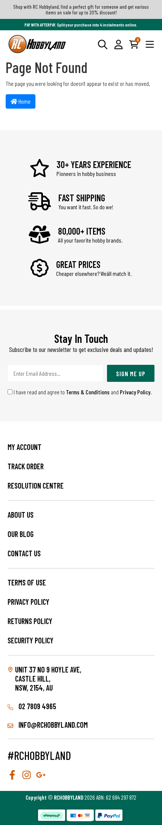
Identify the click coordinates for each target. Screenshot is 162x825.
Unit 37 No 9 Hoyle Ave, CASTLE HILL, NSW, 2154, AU (48, 678)
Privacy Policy (135, 391)
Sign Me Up (130, 373)
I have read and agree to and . (82, 391)
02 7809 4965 (36, 706)
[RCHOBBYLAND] (37, 44)
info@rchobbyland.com (52, 724)
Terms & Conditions (88, 391)
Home (24, 101)
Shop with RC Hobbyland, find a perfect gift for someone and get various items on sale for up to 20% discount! (81, 9)
